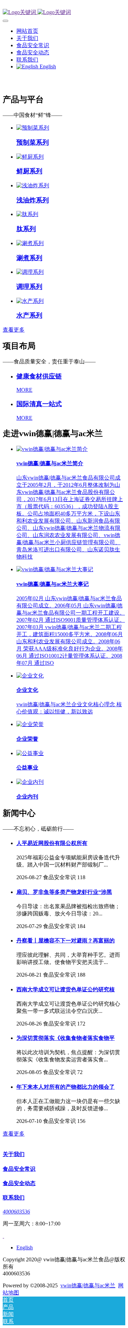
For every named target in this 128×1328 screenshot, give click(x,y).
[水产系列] (30, 301)
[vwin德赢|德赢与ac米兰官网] (64, 12)
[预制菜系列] (32, 128)
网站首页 (27, 31)
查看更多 (14, 330)
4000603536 (16, 1212)
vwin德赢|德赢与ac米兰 (87, 1285)
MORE (24, 390)
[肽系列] (27, 214)
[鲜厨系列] (30, 157)
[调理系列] (30, 272)
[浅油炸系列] (32, 185)
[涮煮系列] (30, 243)
